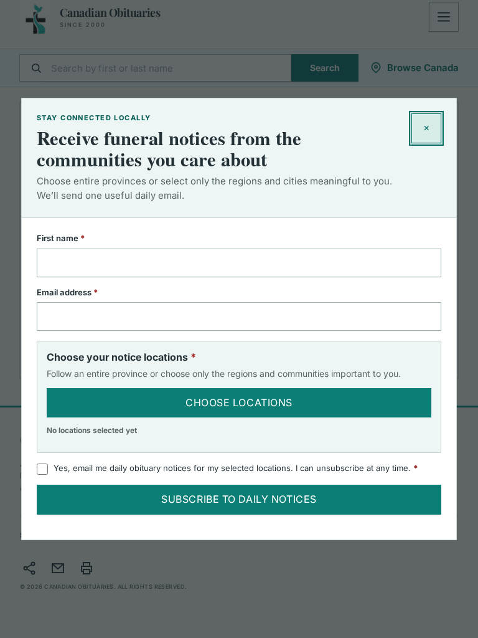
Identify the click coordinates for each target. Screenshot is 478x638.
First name (77, 238)
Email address (84, 292)
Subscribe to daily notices (239, 499)
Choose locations (239, 402)
